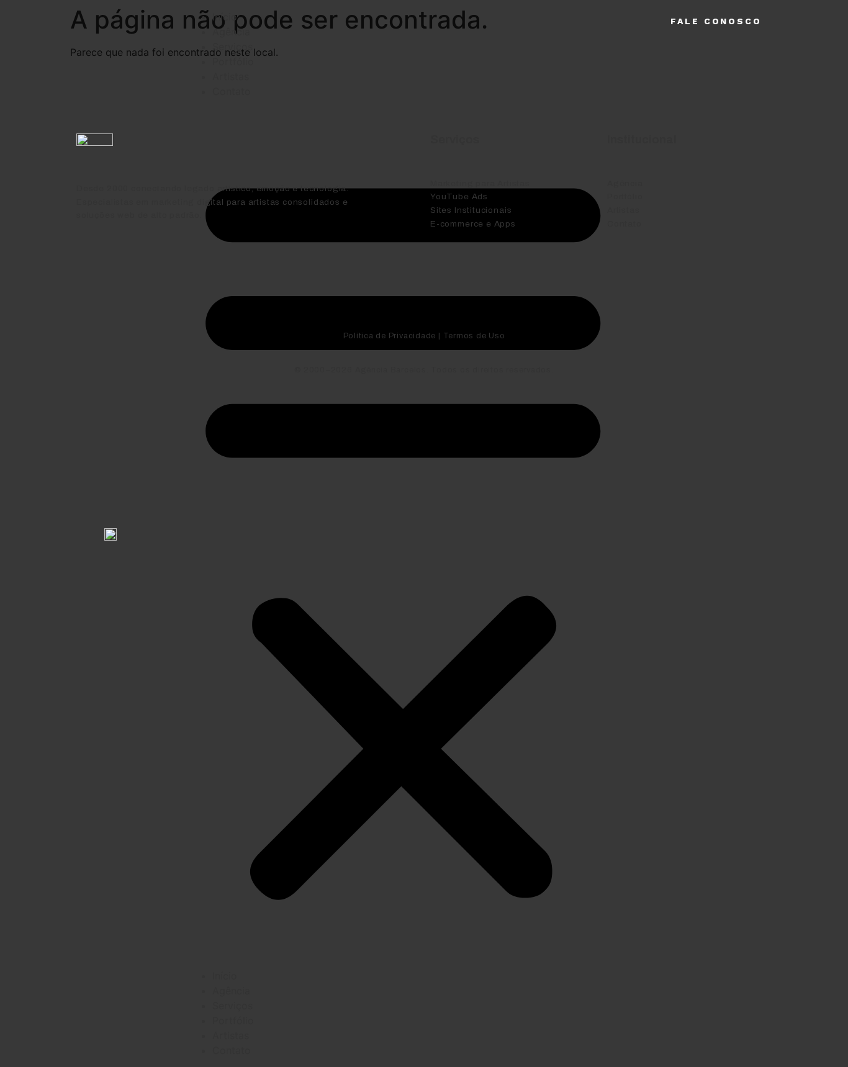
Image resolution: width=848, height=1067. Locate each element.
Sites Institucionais (471, 210)
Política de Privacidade (389, 335)
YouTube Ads (459, 196)
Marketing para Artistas (480, 183)
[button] (402, 533)
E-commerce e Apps (473, 223)
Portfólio (233, 61)
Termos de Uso (474, 335)
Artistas (230, 1035)
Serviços (232, 46)
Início (224, 17)
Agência (231, 31)
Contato (231, 1050)
